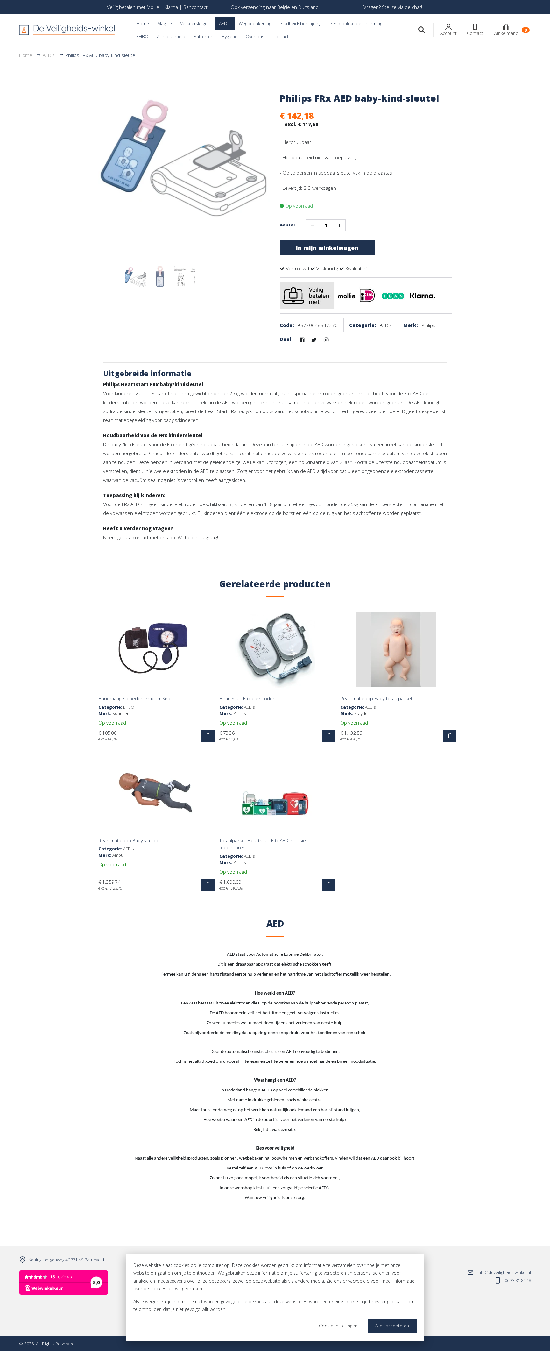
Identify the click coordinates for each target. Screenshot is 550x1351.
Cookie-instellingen (338, 1326)
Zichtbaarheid (171, 36)
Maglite (164, 23)
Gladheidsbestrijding (300, 23)
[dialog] (275, 1297)
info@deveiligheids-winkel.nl (504, 1272)
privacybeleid (356, 1281)
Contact (280, 36)
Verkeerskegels (195, 23)
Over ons (255, 36)
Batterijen (203, 36)
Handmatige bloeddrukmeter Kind (135, 698)
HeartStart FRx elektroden (247, 698)
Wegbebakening (255, 23)
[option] (157, 7)
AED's (224, 23)
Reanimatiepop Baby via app (128, 840)
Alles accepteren (392, 1326)
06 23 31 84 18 (518, 1280)
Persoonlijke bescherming (356, 23)
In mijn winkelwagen (327, 248)
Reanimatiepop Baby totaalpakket (376, 698)
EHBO (142, 36)
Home (142, 23)
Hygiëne (229, 36)
